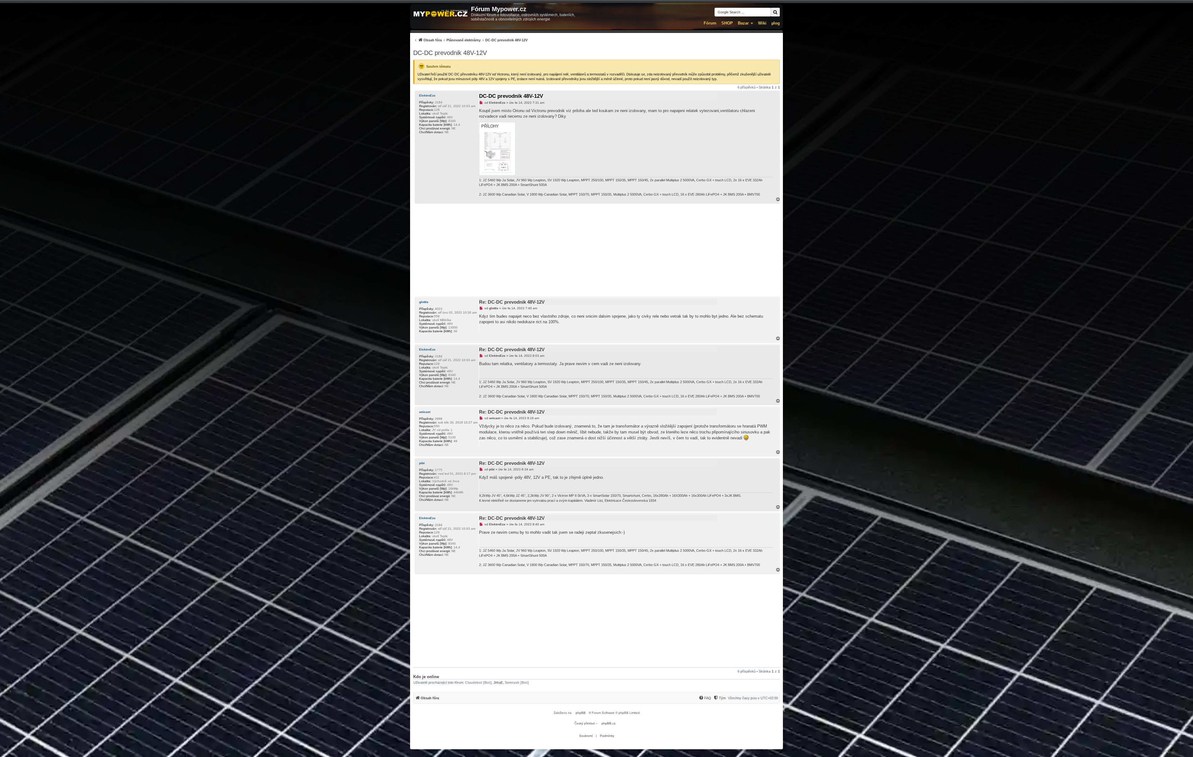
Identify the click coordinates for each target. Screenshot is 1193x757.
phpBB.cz (608, 723)
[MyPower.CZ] (440, 14)
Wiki (762, 23)
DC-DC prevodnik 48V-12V (450, 52)
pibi (422, 463)
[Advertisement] (596, 250)
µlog (775, 23)
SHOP (727, 23)
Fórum (710, 23)
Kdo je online (426, 676)
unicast (424, 412)
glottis (423, 302)
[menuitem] (470, 40)
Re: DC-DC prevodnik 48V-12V (512, 302)
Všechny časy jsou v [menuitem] (753, 698)
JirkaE (498, 682)
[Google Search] (775, 12)
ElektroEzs (427, 95)
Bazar (743, 23)
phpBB (581, 712)
